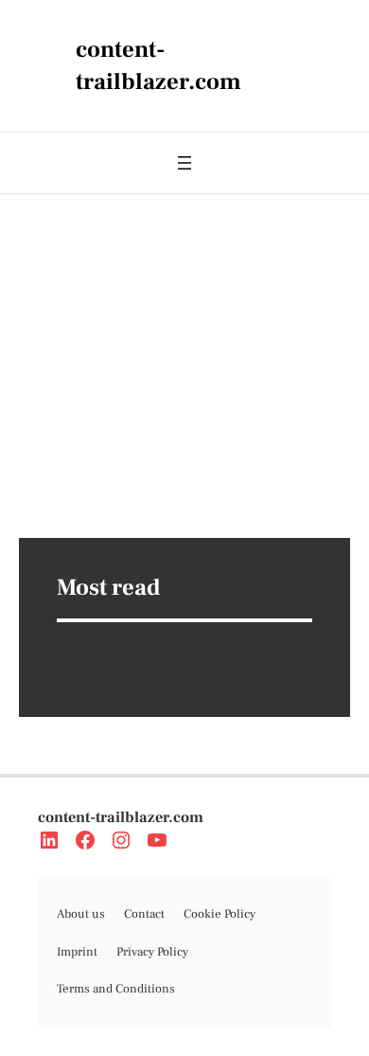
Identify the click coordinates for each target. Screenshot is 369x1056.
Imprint (77, 951)
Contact (144, 914)
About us (81, 914)
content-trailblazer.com (120, 817)
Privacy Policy (152, 951)
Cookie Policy (219, 914)
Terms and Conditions (116, 988)
